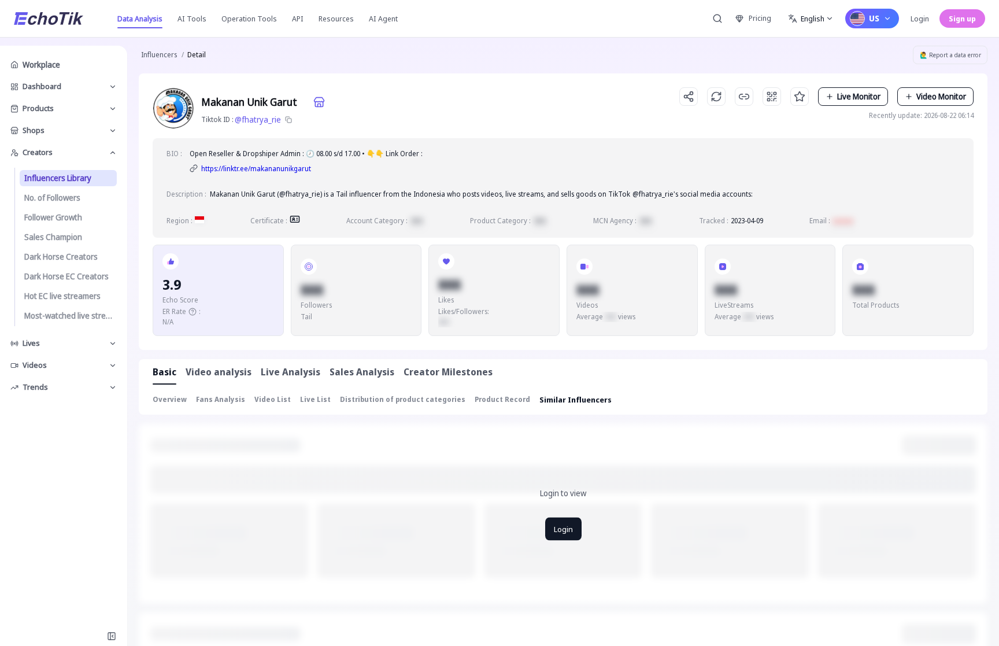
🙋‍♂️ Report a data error (950, 55)
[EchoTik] (48, 18)
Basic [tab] (164, 372)
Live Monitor (858, 96)
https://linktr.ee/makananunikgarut (256, 169)
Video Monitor (941, 96)
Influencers (159, 55)
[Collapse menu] (111, 636)
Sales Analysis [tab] (362, 372)
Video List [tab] (272, 399)
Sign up (962, 18)
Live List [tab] (315, 399)
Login (920, 18)
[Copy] (288, 120)
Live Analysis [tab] (290, 372)
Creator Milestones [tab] (448, 372)
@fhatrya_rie (258, 119)
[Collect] (799, 96)
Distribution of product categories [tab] (402, 399)
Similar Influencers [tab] (575, 399)
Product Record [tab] (502, 399)
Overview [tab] (170, 399)
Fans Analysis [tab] (220, 399)
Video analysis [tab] (218, 372)
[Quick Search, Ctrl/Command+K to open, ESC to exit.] (717, 18)
